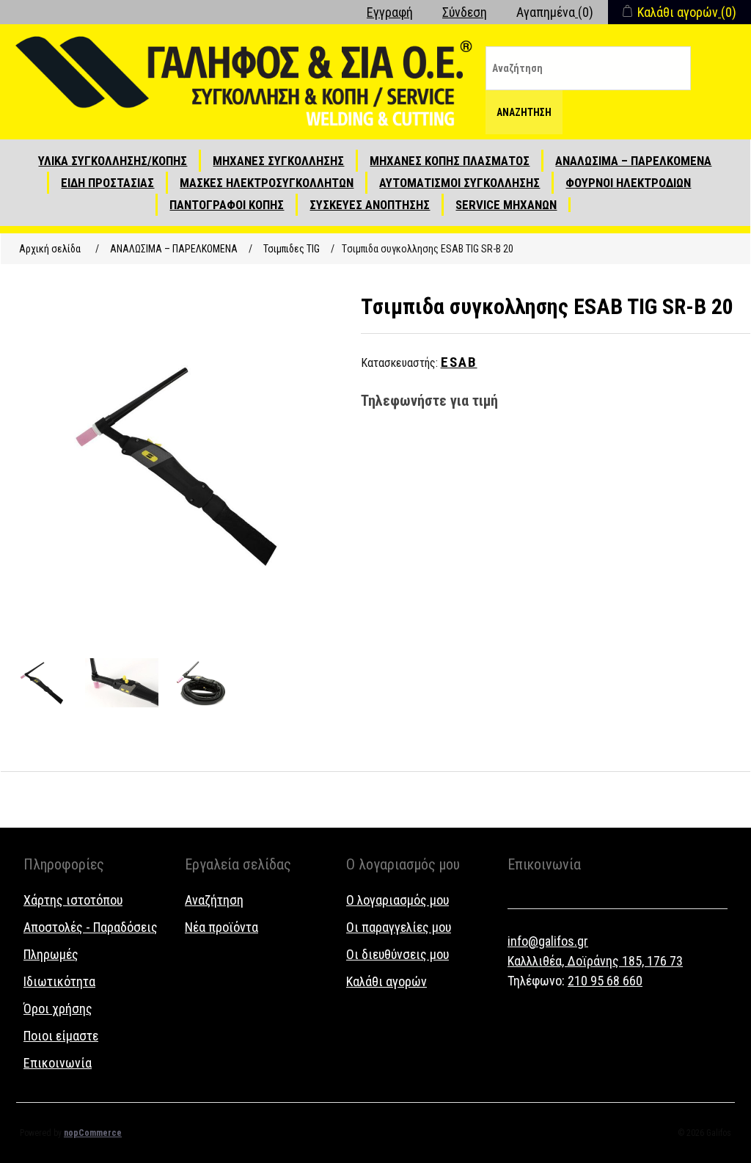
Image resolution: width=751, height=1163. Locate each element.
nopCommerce (93, 1133)
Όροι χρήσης (57, 1008)
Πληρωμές (50, 954)
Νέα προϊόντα (221, 927)
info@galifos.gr (548, 941)
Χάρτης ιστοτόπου (72, 900)
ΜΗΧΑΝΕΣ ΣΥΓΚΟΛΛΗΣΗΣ (278, 160)
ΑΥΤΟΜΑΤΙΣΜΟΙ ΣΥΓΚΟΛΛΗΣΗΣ (459, 182)
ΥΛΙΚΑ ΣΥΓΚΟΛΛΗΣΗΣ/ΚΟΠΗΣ (112, 160)
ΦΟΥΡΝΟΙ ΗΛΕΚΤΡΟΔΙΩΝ (628, 182)
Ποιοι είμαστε (60, 1035)
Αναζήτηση (524, 112)
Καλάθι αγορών (386, 981)
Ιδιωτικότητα (59, 981)
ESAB (459, 362)
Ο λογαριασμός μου (397, 900)
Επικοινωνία (57, 1063)
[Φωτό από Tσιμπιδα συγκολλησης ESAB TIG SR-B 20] (41, 683)
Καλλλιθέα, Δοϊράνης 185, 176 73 (595, 961)
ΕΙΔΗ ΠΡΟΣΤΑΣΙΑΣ (107, 182)
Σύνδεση (464, 12)
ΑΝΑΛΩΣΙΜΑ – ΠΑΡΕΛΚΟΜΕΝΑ (633, 160)
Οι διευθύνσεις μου (397, 954)
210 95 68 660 (605, 980)
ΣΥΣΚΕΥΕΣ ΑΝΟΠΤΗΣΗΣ (369, 204)
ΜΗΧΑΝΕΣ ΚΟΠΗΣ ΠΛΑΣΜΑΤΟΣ (450, 160)
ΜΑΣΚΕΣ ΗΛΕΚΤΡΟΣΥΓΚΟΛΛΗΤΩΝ (266, 182)
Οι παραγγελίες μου (398, 927)
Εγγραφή (390, 12)
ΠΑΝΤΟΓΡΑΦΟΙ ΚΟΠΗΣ (226, 204)
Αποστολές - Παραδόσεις (90, 927)
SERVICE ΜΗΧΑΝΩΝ (506, 204)
